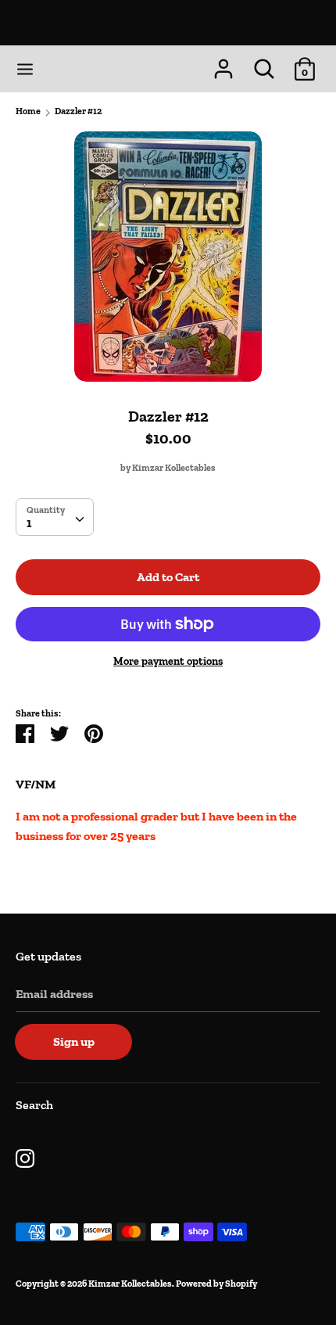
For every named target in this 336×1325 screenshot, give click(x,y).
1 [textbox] (29, 522)
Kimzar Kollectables (168, 22)
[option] (168, 256)
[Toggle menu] (25, 69)
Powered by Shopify (216, 1283)
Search (34, 1104)
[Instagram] (25, 1156)
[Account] (223, 63)
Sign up (74, 1041)
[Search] (264, 63)
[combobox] (55, 517)
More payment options (168, 661)
